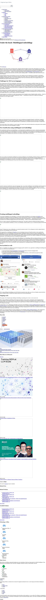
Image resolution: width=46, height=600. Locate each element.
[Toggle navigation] (12, 6)
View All (1, 356)
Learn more (4, 554)
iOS (5, 14)
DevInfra (6, 19)
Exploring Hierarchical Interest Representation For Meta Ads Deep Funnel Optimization (15, 397)
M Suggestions (36, 71)
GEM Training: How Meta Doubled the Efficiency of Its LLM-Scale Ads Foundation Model (16, 377)
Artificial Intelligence (6, 32)
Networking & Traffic (8, 26)
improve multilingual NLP (34, 304)
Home (3, 584)
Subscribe (4, 557)
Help (3, 593)
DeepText (15, 232)
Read (3, 535)
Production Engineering (8, 20)
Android (5, 13)
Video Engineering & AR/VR (7, 28)
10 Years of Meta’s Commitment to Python (7, 418)
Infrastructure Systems (6, 16)
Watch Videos (4, 36)
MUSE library (22, 311)
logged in (6, 483)
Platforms (4, 12)
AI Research (6, 34)
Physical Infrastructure (6, 23)
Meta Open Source (7, 11)
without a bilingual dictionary (32, 309)
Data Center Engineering (8, 25)
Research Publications (8, 22)
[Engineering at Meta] (6, 3)
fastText (39, 216)
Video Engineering (7, 29)
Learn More (2, 578)
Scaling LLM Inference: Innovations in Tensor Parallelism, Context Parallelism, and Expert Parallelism (18, 459)
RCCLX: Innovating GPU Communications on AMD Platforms (11, 438)
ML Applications (7, 33)
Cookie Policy (5, 597)
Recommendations (29, 71)
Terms (3, 590)
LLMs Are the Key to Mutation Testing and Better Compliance (11, 479)
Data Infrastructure (7, 18)
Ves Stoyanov (3, 66)
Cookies (3, 592)
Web (5, 15)
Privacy (3, 591)
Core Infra (6, 17)
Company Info (4, 585)
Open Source (4, 9)
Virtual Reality (7, 30)
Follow (4, 529)
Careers (3, 586)
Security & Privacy (7, 21)
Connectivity (6, 24)
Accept (1, 599)
